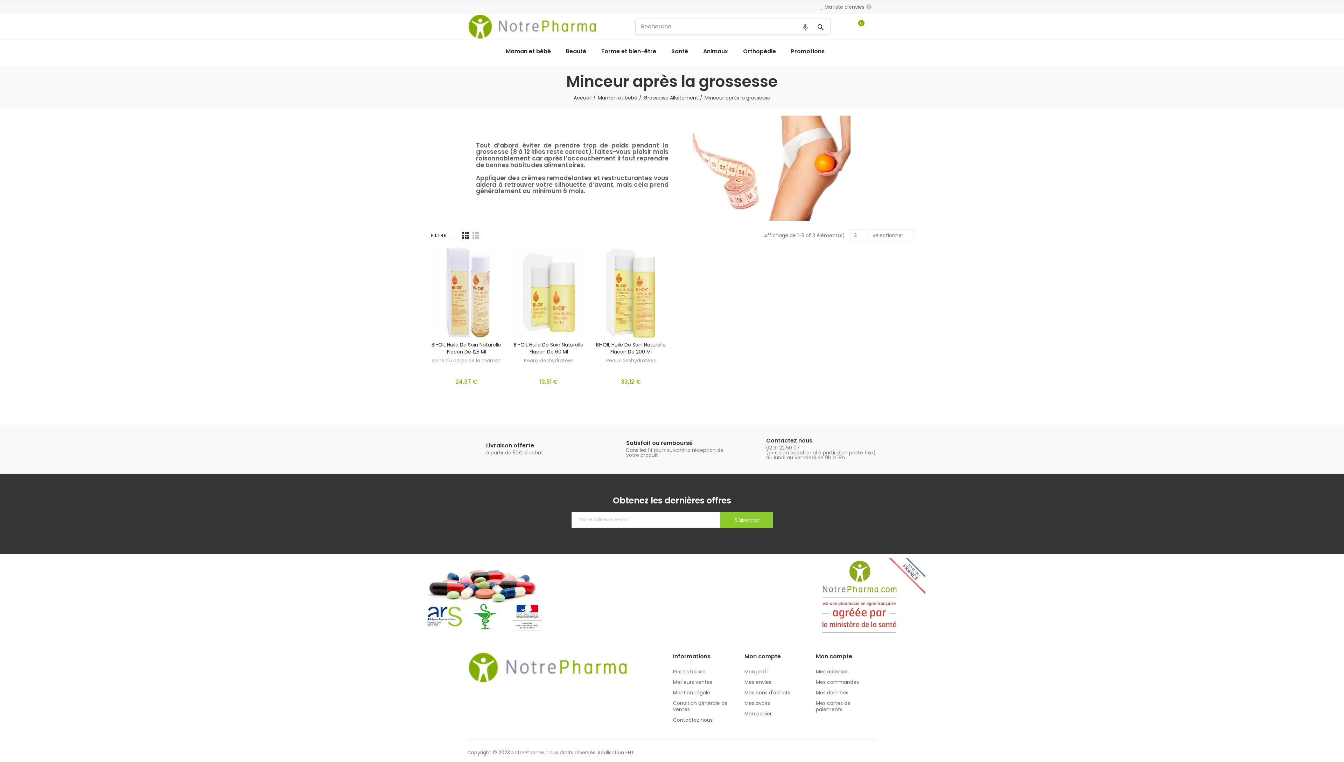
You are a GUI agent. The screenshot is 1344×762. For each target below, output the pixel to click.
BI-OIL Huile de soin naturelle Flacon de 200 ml (631, 348)
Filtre (438, 235)
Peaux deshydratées (549, 360)
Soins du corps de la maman (467, 360)
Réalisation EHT (616, 752)
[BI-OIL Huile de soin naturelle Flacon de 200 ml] (631, 292)
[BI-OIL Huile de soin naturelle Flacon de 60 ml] (548, 292)
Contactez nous (789, 441)
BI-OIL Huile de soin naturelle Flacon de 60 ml (548, 348)
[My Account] (873, 26)
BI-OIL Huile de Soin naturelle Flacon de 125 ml (466, 348)
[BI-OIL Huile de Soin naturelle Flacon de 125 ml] (466, 292)
